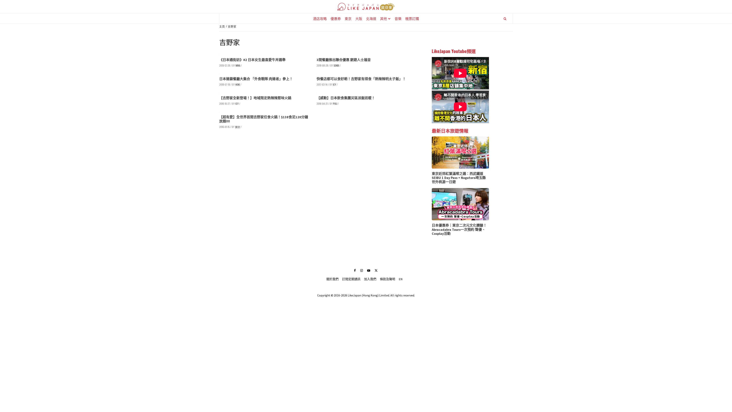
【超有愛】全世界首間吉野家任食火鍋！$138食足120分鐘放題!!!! (263, 119)
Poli (335, 103)
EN (401, 279)
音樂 (398, 18)
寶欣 (237, 127)
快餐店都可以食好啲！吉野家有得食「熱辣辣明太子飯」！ (361, 79)
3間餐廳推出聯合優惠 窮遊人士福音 (344, 60)
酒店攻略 (320, 18)
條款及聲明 (387, 279)
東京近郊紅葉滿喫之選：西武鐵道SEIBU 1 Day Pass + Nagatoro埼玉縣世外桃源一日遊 (459, 177)
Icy (334, 84)
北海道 (371, 18)
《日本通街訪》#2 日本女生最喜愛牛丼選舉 (252, 60)
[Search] (505, 18)
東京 (348, 18)
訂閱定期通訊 (351, 279)
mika (238, 65)
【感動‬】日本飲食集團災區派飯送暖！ (346, 98)
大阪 (358, 18)
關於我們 (332, 279)
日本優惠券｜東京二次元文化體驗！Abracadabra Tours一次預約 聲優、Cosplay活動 (459, 229)
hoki (237, 84)
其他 (383, 18)
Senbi (336, 65)
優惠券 (336, 18)
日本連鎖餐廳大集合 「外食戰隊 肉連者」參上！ (256, 79)
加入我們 (370, 279)
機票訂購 (412, 18)
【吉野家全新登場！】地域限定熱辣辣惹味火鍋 (255, 98)
